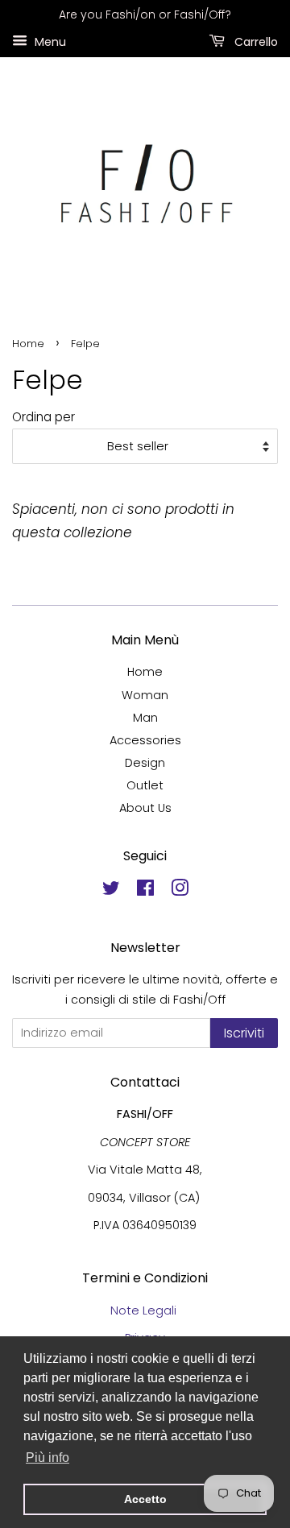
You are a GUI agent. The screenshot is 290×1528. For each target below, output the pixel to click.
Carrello (254, 41)
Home (28, 343)
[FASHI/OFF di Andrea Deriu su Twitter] (111, 891)
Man (145, 718)
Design (145, 763)
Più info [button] (47, 1457)
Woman (145, 695)
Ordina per (43, 416)
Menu (48, 41)
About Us (145, 808)
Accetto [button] (145, 1499)
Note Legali (145, 1310)
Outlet (145, 785)
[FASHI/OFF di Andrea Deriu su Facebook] (145, 891)
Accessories (145, 740)
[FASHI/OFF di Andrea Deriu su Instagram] (179, 891)
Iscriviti (244, 1033)
